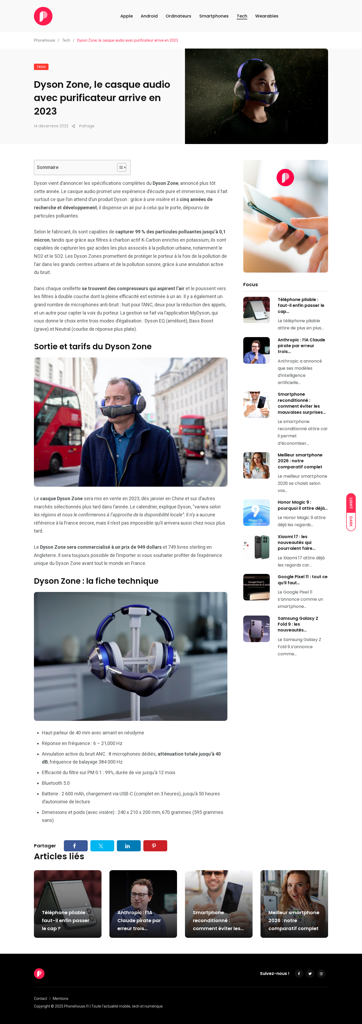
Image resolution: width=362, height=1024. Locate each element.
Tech (242, 16)
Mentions (60, 998)
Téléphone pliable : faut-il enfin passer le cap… (301, 306)
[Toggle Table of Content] (119, 167)
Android (149, 16)
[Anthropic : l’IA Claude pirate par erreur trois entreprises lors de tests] (256, 350)
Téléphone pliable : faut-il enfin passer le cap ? (65, 920)
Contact (40, 998)
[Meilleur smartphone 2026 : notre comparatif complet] (256, 465)
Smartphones (214, 16)
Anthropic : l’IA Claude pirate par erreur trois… (301, 346)
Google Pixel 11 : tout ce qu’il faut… (303, 580)
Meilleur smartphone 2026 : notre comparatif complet (300, 461)
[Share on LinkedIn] (129, 845)
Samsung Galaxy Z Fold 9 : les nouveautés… (298, 624)
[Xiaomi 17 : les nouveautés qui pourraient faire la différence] (256, 547)
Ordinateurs (178, 16)
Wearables (267, 16)
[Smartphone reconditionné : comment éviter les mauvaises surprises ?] (256, 404)
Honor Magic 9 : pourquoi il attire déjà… (303, 505)
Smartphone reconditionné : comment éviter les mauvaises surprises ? (218, 928)
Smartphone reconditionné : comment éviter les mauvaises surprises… (302, 403)
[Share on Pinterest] (155, 845)
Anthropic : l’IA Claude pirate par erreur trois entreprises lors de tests (139, 928)
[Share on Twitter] (102, 845)
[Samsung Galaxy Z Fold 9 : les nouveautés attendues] (256, 629)
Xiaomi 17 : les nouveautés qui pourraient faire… (296, 543)
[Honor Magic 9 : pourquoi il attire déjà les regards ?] (256, 512)
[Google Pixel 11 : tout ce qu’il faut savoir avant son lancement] (256, 587)
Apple (126, 16)
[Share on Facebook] (76, 845)
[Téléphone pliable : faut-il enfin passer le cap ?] (256, 310)
